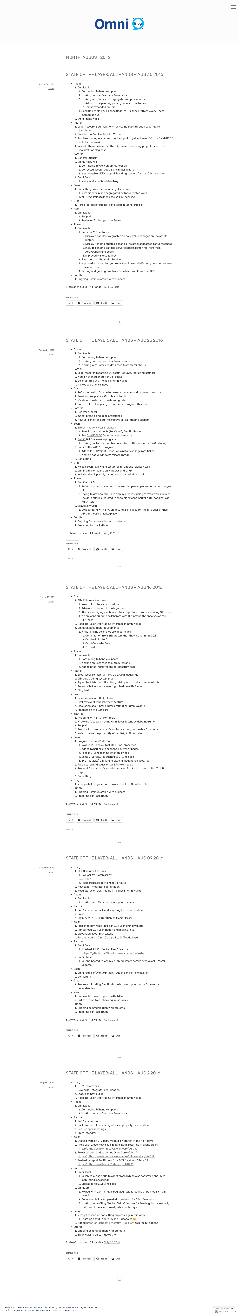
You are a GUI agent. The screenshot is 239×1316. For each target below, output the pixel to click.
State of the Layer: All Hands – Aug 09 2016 (114, 858)
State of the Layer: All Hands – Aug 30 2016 (114, 74)
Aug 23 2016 (112, 286)
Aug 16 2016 (111, 533)
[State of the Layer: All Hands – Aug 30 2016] (119, 322)
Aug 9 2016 (111, 803)
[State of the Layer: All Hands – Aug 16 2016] (119, 840)
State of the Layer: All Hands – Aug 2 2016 (113, 1073)
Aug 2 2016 (111, 1019)
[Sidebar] (233, 7)
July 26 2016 (112, 1242)
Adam (51, 88)
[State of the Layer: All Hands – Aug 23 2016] (119, 569)
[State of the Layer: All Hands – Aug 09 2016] (119, 1055)
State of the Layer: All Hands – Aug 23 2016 (114, 340)
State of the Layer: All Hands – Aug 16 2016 (114, 587)
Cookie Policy (68, 1310)
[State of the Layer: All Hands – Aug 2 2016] (119, 1278)
